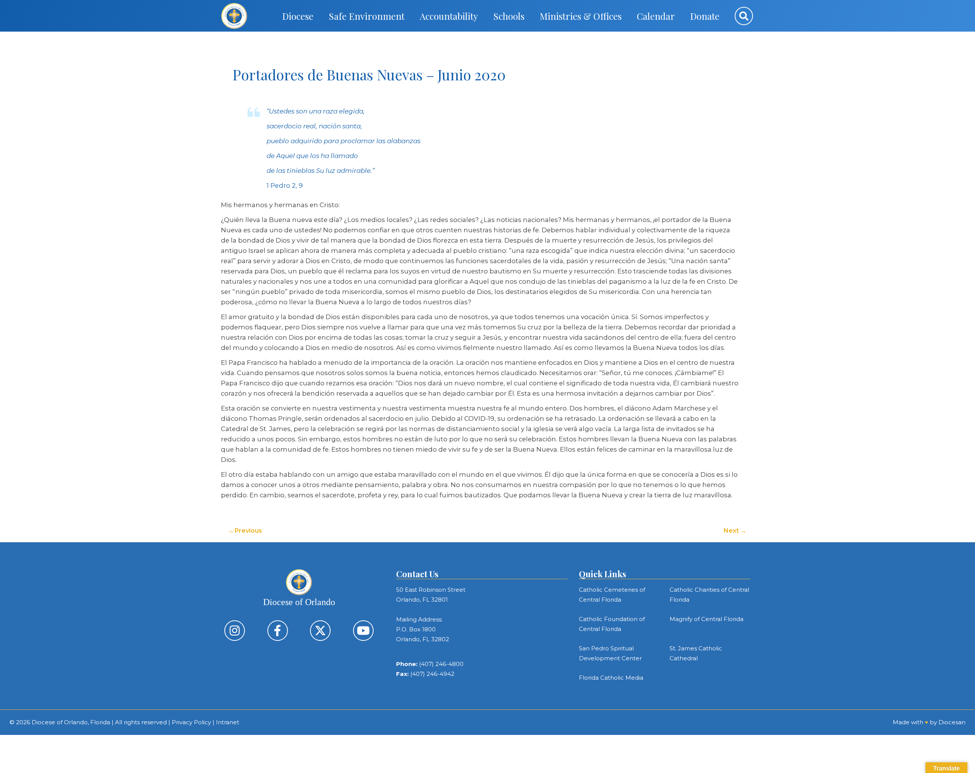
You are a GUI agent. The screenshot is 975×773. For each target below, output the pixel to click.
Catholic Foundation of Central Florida (612, 623)
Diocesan (951, 722)
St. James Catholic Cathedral (696, 653)
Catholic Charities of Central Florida (709, 594)
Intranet (227, 722)
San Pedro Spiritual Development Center (610, 653)
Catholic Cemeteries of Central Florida (612, 594)
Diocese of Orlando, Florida (71, 722)
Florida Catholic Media (611, 677)
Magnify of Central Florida (706, 619)
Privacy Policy (191, 722)
